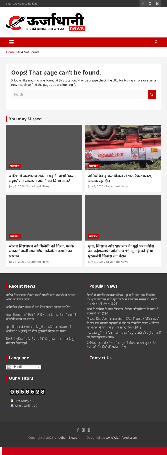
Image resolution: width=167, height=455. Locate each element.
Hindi (17, 367)
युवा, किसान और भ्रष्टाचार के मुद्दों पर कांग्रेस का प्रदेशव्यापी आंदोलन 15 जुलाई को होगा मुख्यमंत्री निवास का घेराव (121, 251)
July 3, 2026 (17, 186)
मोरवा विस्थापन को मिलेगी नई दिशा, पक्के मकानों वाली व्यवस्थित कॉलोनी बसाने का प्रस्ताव (41, 251)
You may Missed (25, 119)
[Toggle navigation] (11, 42)
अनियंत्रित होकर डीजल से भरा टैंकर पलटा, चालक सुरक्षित (120, 178)
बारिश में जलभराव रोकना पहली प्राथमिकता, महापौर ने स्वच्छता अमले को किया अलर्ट (43, 178)
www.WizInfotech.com (121, 437)
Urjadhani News (38, 186)
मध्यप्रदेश (14, 166)
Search (152, 94)
